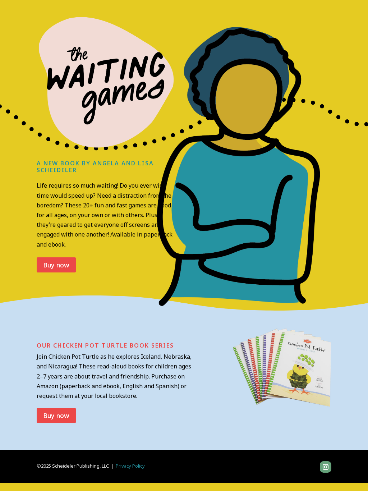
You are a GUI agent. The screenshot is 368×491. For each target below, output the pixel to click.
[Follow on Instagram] (325, 467)
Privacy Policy (130, 466)
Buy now (56, 265)
